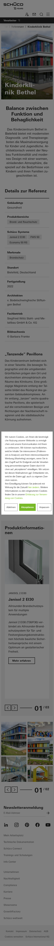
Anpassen (44, 507)
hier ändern (33, 487)
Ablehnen (11, 507)
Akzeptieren (27, 507)
